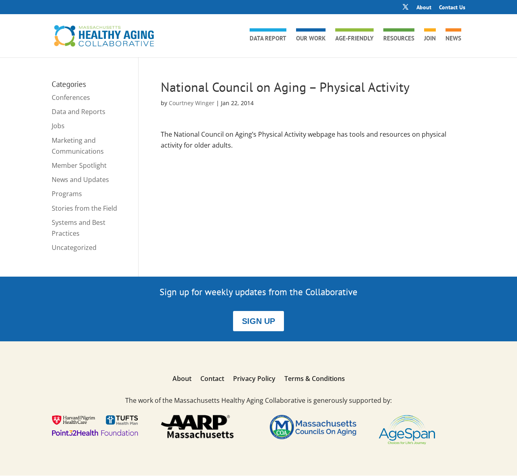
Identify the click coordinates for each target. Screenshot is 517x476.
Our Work (311, 39)
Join (430, 39)
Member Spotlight (79, 165)
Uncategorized (74, 247)
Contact (212, 379)
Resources (398, 39)
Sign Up (258, 321)
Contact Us (452, 7)
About (423, 7)
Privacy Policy (254, 379)
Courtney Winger (191, 103)
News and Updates (80, 179)
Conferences (71, 97)
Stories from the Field (84, 208)
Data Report (268, 39)
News (453, 39)
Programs (67, 193)
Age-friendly (354, 39)
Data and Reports (78, 111)
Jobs (58, 125)
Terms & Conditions (314, 379)
